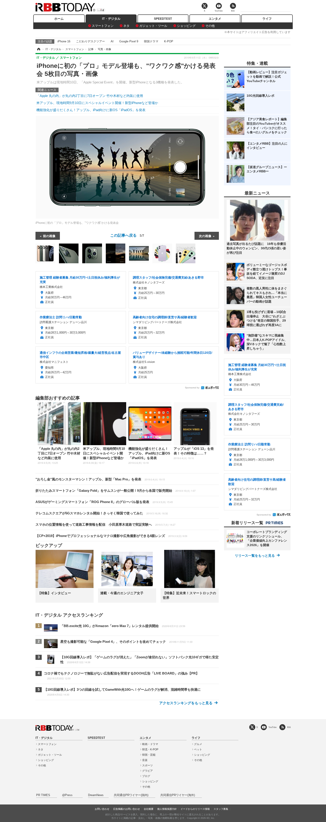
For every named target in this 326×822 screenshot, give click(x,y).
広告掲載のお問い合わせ (126, 809)
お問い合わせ (102, 809)
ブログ (146, 776)
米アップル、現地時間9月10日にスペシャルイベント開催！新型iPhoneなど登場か (97, 103)
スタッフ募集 (221, 809)
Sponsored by (192, 387)
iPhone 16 (63, 41)
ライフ (267, 18)
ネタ (126, 26)
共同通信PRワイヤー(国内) (131, 795)
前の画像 (49, 235)
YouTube (273, 727)
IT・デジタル (111, 18)
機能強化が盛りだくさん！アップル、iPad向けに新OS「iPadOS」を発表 (90, 110)
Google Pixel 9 (128, 41)
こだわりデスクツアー (90, 41)
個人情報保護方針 (167, 809)
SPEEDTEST (163, 18)
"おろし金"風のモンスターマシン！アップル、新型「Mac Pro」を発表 (100, 479)
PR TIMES (43, 795)
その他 (210, 26)
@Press (67, 795)
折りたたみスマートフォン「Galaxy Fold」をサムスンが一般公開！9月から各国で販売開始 (115, 490)
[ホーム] (38, 49)
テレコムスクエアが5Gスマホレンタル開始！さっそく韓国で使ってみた (101, 513)
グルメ (198, 744)
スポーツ (147, 765)
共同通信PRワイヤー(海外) (177, 795)
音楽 (144, 760)
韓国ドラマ (151, 41)
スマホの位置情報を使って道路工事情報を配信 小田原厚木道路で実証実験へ (105, 524)
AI (112, 41)
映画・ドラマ (150, 744)
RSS (289, 727)
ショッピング (186, 26)
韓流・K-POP (150, 749)
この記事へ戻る (127, 235)
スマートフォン (103, 26)
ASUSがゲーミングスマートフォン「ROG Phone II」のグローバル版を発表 (104, 502)
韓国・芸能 (148, 754)
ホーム (59, 18)
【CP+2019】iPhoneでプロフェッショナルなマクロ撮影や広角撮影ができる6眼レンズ (111, 536)
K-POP (168, 41)
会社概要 (148, 809)
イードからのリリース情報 (195, 809)
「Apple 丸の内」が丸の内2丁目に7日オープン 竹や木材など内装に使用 (89, 96)
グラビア (147, 770)
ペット (198, 749)
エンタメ (215, 18)
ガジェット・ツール (153, 26)
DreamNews (96, 795)
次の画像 (205, 235)
